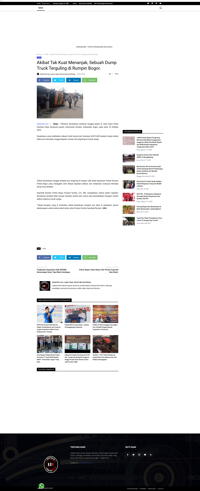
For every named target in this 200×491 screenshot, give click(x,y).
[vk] (156, 3)
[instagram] (139, 454)
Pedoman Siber (152, 488)
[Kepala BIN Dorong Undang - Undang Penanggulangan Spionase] (77, 314)
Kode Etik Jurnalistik (85, 3)
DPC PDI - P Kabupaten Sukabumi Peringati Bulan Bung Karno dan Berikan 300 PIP (149, 196)
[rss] (150, 454)
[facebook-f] (127, 454)
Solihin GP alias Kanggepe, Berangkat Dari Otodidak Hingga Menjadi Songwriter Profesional (105, 327)
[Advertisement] (118, 29)
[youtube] (160, 3)
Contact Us (160, 488)
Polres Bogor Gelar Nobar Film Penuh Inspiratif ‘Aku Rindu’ (98, 271)
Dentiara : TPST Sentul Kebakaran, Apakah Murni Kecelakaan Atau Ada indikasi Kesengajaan (105, 357)
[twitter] (148, 3)
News (40, 8)
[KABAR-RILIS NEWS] (51, 464)
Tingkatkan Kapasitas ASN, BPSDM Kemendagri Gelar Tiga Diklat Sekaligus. (54, 271)
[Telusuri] (160, 8)
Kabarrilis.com (43, 124)
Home (75, 3)
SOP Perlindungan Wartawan (103, 3)
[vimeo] (152, 3)
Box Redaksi (143, 488)
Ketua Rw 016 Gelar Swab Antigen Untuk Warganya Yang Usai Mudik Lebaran (149, 183)
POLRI (39, 57)
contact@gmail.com (86, 463)
